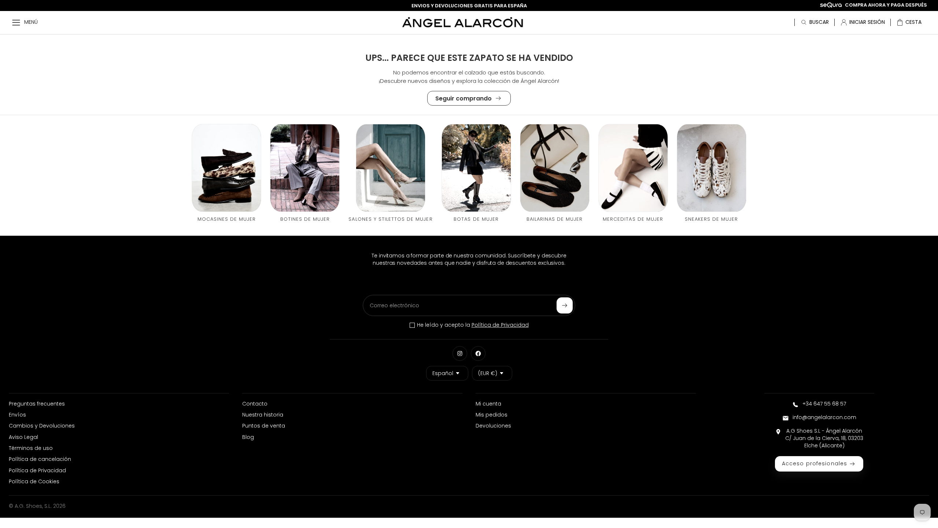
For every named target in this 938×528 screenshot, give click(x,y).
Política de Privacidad (500, 325)
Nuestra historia (262, 414)
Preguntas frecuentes (37, 403)
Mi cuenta (488, 403)
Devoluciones (493, 425)
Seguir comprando (463, 98)
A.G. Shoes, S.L (33, 506)
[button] (909, 22)
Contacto (254, 403)
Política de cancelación (40, 459)
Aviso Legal (23, 437)
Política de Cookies (34, 481)
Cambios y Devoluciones (42, 425)
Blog (248, 437)
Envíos (17, 414)
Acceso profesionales (814, 463)
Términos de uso (31, 448)
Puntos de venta (263, 425)
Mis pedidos (491, 414)
